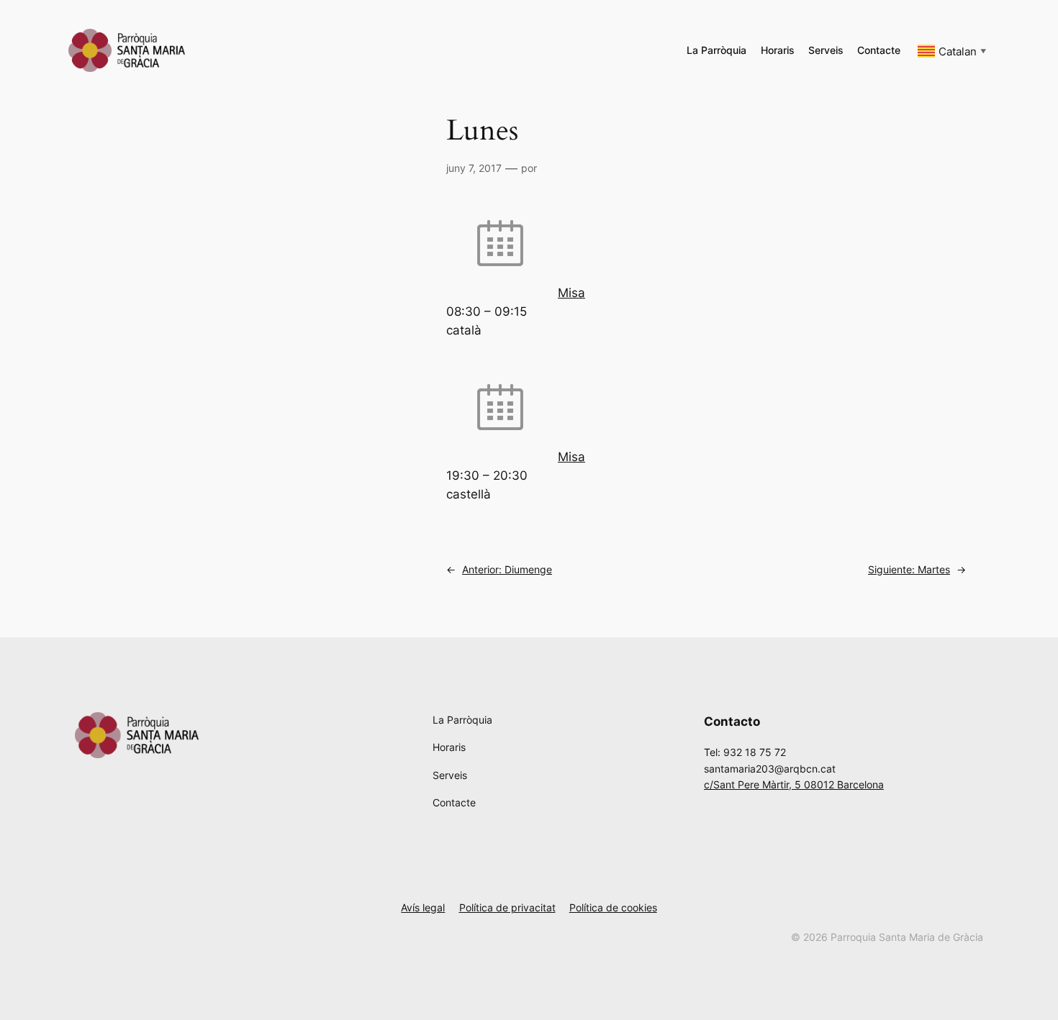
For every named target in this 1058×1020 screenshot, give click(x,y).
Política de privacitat (507, 907)
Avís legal (423, 907)
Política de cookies (613, 907)
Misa (571, 293)
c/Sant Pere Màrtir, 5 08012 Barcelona (794, 784)
